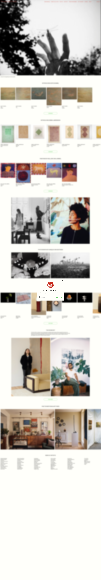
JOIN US (58, 297)
